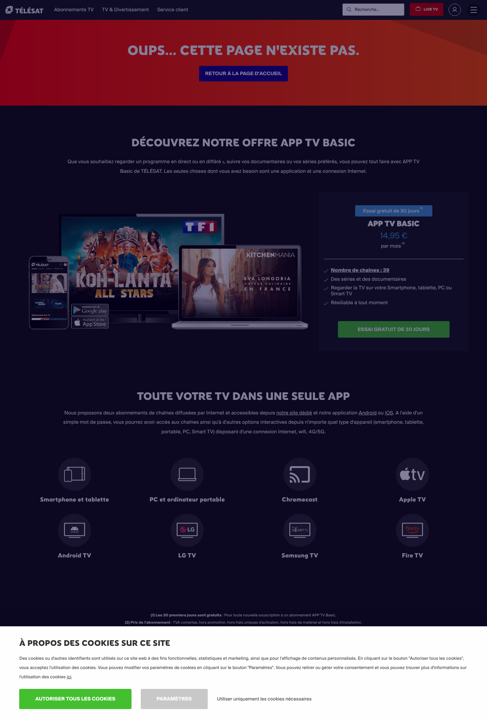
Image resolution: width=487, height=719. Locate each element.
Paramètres (174, 698)
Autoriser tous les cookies (75, 698)
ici (69, 677)
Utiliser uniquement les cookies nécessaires (264, 699)
